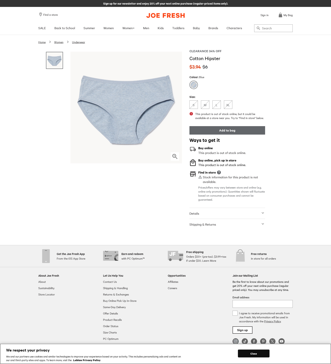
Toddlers (178, 28)
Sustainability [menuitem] (46, 288)
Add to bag (227, 130)
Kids (161, 28)
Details (194, 213)
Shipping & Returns (202, 224)
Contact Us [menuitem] (110, 282)
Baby (196, 28)
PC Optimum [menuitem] (111, 339)
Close (253, 353)
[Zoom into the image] (175, 156)
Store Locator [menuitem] (46, 294)
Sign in (265, 15)
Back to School (64, 28)
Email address (241, 297)
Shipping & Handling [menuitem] (115, 288)
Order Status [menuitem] (110, 326)
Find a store (50, 15)
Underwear (78, 42)
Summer (89, 28)
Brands (213, 28)
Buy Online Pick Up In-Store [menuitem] (119, 301)
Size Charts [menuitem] (110, 332)
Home (42, 42)
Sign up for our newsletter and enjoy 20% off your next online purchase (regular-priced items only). (165, 3)
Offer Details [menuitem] (110, 313)
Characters (234, 28)
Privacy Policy (272, 321)
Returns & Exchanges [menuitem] (116, 294)
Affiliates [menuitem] (173, 282)
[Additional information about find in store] (219, 172)
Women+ (128, 28)
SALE (42, 28)
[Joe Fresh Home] (165, 15)
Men (146, 28)
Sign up (242, 330)
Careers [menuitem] (172, 288)
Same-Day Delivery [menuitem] (114, 307)
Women (108, 28)
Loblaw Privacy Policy (87, 360)
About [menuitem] (42, 282)
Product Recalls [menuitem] (112, 320)
